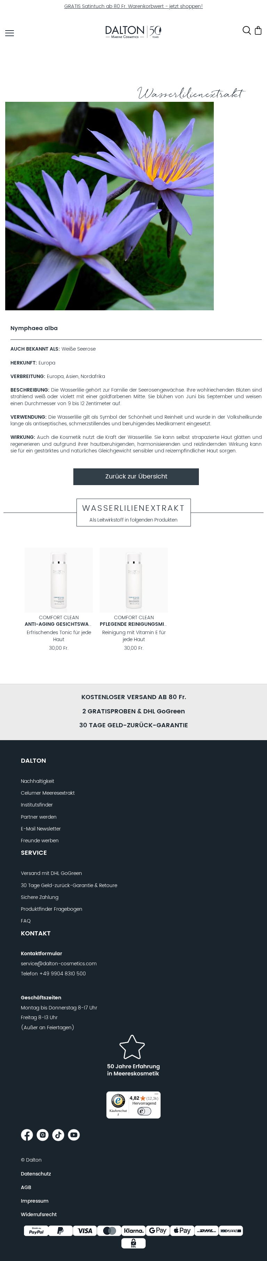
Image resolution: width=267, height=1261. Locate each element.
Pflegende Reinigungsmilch (136, 624)
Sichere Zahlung (39, 897)
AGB (26, 1188)
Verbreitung (27, 377)
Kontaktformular (41, 954)
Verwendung (27, 417)
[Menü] (156, 1095)
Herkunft (22, 363)
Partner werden (39, 817)
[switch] (144, 1111)
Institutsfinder (37, 805)
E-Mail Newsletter (41, 829)
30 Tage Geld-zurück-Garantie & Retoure (69, 886)
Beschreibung (29, 390)
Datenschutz (36, 1174)
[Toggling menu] (9, 33)
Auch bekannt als (34, 349)
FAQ (26, 921)
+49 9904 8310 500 (62, 974)
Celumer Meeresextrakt (48, 793)
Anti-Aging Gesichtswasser (63, 624)
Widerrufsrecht (39, 1215)
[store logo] (133, 33)
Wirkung (22, 437)
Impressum (35, 1201)
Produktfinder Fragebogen (51, 909)
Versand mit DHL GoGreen (51, 873)
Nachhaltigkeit (37, 781)
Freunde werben (40, 841)
